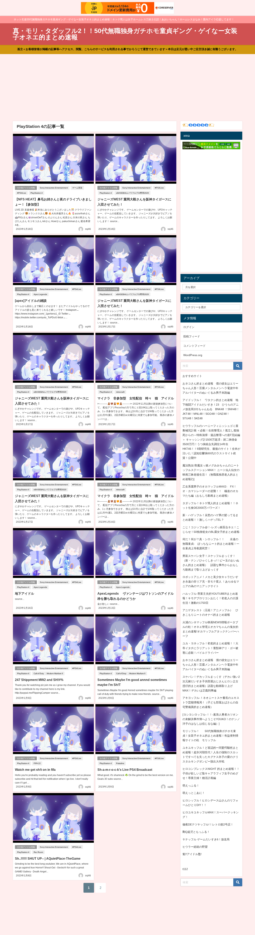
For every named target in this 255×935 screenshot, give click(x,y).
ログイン (188, 327)
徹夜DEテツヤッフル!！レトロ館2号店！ (207, 824)
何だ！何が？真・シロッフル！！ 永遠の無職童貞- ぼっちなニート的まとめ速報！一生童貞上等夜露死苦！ (210, 544)
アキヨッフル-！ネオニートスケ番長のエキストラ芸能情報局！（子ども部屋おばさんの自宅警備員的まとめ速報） (210, 702)
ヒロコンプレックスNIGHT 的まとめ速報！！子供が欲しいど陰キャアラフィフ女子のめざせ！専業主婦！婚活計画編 (210, 773)
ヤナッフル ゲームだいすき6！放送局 (206, 839)
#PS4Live (21, 193)
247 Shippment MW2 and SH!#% (39, 679)
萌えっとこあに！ (193, 792)
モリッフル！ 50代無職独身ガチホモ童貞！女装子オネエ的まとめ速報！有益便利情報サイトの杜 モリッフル (210, 736)
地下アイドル (24, 593)
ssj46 (88, 229)
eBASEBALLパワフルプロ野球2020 (132, 193)
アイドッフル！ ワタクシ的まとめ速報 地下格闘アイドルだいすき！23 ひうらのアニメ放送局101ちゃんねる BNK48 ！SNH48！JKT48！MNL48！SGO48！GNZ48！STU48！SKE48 (210, 409)
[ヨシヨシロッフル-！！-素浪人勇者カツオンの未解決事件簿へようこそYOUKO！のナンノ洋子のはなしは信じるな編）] (211, 719)
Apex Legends (40, 294)
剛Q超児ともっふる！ (196, 831)
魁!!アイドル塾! (192, 854)
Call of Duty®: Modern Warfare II (48, 673)
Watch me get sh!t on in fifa (35, 769)
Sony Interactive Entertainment (54, 188)
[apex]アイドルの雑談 (31, 300)
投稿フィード (191, 336)
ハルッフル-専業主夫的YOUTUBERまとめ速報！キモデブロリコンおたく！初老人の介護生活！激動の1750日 (210, 598)
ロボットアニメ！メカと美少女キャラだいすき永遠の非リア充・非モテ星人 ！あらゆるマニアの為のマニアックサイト (210, 581)
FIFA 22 (37, 763)
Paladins (120, 763)
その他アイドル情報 (26, 188)
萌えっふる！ (190, 785)
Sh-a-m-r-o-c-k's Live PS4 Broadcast (124, 769)
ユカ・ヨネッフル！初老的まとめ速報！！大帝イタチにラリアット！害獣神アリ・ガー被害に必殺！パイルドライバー (210, 648)
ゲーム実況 (77, 188)
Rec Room (38, 852)
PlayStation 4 (36, 193)
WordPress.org (192, 355)
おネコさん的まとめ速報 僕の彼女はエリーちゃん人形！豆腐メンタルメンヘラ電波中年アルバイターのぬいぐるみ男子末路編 (210, 388)
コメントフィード (194, 345)
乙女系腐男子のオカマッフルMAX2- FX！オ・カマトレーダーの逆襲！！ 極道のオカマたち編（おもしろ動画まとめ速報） (210, 491)
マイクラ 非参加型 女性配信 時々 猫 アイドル (135, 398)
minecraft (120, 392)
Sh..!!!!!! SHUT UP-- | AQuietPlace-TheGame (47, 858)
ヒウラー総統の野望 (195, 846)
